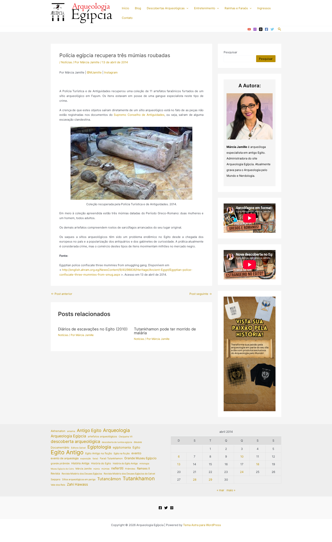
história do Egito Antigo (125, 463)
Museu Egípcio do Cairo (62, 469)
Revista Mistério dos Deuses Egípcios (82, 473)
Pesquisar (230, 52)
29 (210, 479)
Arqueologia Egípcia (68, 436)
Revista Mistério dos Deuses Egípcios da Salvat (129, 473)
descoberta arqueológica (75, 441)
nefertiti (117, 468)
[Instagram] (255, 29)
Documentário (60, 447)
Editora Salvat (78, 447)
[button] (186, 8)
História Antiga (80, 463)
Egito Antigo (67, 452)
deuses (138, 442)
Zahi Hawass (77, 484)
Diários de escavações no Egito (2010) (93, 329)
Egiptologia (99, 447)
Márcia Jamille (84, 468)
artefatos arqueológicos (102, 436)
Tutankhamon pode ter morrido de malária (165, 331)
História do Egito (101, 463)
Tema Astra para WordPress (202, 525)
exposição (85, 458)
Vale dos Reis (58, 484)
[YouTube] (249, 29)
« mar (220, 490)
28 (194, 479)
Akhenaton (58, 431)
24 (242, 472)
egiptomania (122, 447)
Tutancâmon (109, 479)
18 (257, 464)
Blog (138, 8)
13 (178, 464)
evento (136, 453)
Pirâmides (130, 468)
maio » (231, 490)
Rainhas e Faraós (236, 8)
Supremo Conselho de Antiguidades (139, 115)
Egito (136, 447)
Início (125, 8)
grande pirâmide (60, 463)
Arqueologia (116, 430)
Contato (127, 18)
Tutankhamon (139, 478)
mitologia (144, 463)
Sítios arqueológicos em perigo (78, 479)
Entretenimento (204, 8)
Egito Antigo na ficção (98, 453)
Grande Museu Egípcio (140, 458)
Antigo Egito (89, 430)
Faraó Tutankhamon (111, 458)
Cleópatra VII (125, 436)
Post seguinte (200, 293)
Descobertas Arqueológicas (166, 8)
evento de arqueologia (65, 458)
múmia (96, 469)
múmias (105, 468)
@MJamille (94, 72)
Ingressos (264, 8)
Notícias (66, 62)
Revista (55, 473)
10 (241, 456)
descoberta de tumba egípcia (117, 442)
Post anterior (61, 293)
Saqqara (55, 479)
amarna (71, 431)
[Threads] (260, 29)
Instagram (111, 72)
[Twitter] (272, 29)
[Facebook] (266, 29)
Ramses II (143, 468)
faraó (95, 458)
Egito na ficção (122, 453)
